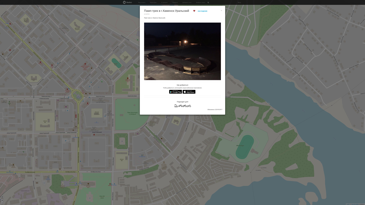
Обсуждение (202, 11)
